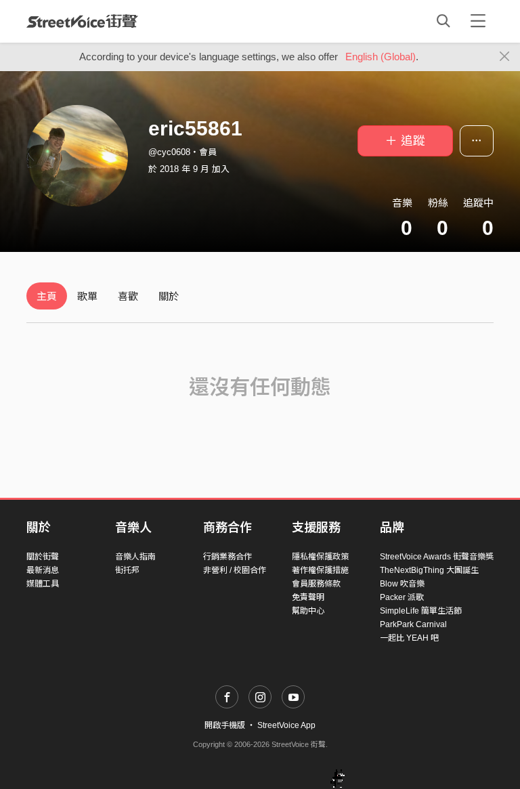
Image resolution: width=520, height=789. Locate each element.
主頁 (47, 296)
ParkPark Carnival (413, 624)
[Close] (505, 57)
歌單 (87, 296)
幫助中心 (308, 611)
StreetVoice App (286, 725)
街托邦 (127, 570)
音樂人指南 (135, 556)
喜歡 (128, 296)
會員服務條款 (316, 584)
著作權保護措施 (320, 570)
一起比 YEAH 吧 (409, 638)
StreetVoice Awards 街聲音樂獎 (437, 556)
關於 (168, 296)
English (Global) (380, 56)
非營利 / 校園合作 (234, 570)
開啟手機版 (224, 725)
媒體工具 (42, 584)
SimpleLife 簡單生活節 (421, 611)
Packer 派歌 (402, 597)
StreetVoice (82, 21)
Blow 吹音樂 (402, 584)
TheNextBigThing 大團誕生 (429, 570)
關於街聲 (42, 556)
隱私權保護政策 (320, 556)
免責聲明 (308, 597)
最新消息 (42, 570)
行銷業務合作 (227, 556)
